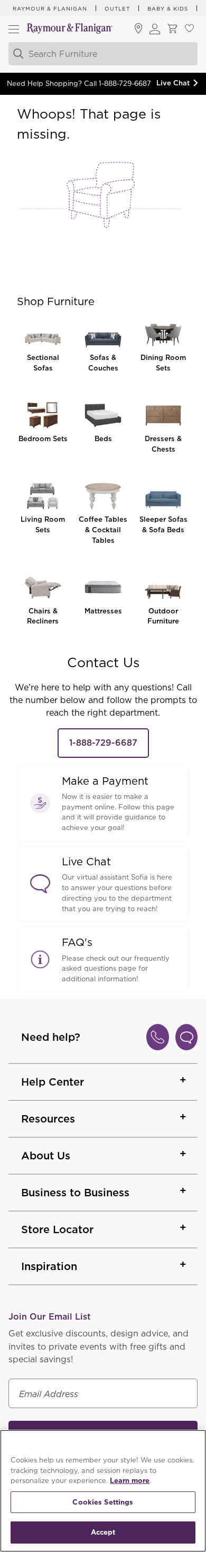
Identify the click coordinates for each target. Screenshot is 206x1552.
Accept (103, 1532)
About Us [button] (45, 1155)
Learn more (129, 1481)
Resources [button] (48, 1118)
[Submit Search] (17, 53)
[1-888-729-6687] (157, 1037)
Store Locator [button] (57, 1229)
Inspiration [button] (49, 1266)
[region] (103, 1491)
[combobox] (102, 53)
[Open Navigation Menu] (13, 29)
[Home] (70, 29)
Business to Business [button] (75, 1192)
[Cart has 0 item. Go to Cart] (172, 29)
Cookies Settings (102, 1502)
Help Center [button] (52, 1082)
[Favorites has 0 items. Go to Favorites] (189, 29)
